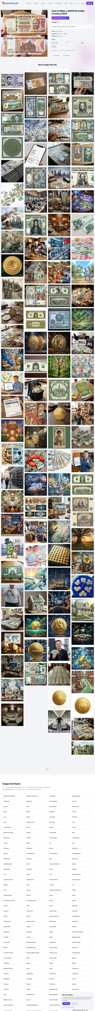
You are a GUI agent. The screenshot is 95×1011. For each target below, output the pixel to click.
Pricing (71, 3)
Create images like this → (60, 18)
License (53, 50)
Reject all (74, 1003)
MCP (66, 3)
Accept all (66, 1003)
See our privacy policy (67, 1007)
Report (65, 33)
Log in (83, 3)
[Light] (78, 3)
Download (66, 55)
